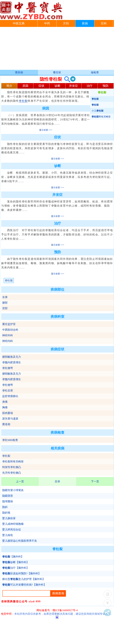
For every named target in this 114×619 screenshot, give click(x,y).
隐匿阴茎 (7, 495)
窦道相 (6, 424)
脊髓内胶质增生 (11, 362)
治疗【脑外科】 (15, 567)
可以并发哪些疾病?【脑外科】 (24, 584)
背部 (5, 308)
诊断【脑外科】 (15, 562)
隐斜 (5, 507)
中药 (47, 23)
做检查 (95, 72)
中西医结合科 (10, 329)
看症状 (57, 72)
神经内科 (7, 341)
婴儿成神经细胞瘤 (13, 523)
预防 (106, 85)
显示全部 (43, 130)
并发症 (73, 85)
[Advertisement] (57, 49)
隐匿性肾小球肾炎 (13, 490)
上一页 (20, 481)
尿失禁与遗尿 (10, 418)
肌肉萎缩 (7, 413)
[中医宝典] (31, 18)
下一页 (95, 481)
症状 (41, 85)
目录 (57, 481)
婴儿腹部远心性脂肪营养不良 (19, 540)
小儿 (97, 110)
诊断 (57, 85)
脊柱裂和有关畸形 (13, 461)
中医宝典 (19, 23)
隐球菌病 (7, 501)
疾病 (85, 23)
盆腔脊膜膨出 (10, 396)
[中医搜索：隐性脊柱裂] (66, 79)
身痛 (5, 401)
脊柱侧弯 (7, 368)
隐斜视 (6, 512)
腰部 (5, 302)
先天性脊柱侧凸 (11, 472)
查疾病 (19, 72)
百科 (104, 23)
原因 (25, 85)
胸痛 (5, 407)
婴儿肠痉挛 (9, 518)
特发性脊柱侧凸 (11, 467)
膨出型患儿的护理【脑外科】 (23, 579)
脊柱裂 (23, 100)
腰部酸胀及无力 (11, 356)
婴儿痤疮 (7, 535)
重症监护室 (9, 324)
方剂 (66, 23)
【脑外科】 (13, 556)
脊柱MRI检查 (10, 440)
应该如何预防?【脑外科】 (21, 573)
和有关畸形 (101, 116)
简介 (9, 85)
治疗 (89, 85)
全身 (5, 297)
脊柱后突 (7, 390)
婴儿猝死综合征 (11, 529)
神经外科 (7, 335)
